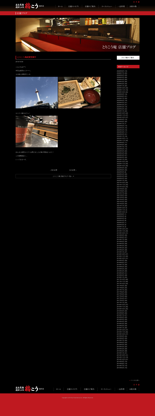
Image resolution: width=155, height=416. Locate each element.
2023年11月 (121, 140)
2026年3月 (120, 81)
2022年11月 (121, 163)
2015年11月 (121, 332)
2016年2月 (120, 325)
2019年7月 (120, 239)
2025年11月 (121, 90)
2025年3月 (120, 107)
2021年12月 (121, 182)
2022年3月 (120, 176)
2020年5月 (120, 218)
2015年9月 (120, 336)
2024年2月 (120, 134)
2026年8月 (120, 71)
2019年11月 (121, 231)
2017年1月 (120, 302)
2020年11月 (121, 210)
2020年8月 (120, 214)
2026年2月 (120, 83)
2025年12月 (121, 88)
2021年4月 (120, 199)
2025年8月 (120, 96)
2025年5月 (120, 102)
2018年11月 (121, 256)
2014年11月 (121, 357)
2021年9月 (120, 189)
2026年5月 (120, 77)
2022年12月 (121, 161)
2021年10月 (121, 187)
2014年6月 (120, 368)
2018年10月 (121, 258)
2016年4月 (120, 321)
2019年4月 (120, 246)
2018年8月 (120, 262)
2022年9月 (120, 168)
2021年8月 (120, 191)
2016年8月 (120, 313)
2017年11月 (121, 281)
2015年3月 (120, 349)
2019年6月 (120, 241)
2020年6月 (120, 216)
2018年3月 (120, 273)
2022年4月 (120, 174)
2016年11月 (121, 307)
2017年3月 (120, 298)
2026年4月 (120, 79)
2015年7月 (120, 340)
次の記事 (72, 170)
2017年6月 (120, 292)
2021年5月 (120, 197)
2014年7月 (120, 365)
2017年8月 (120, 288)
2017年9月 (120, 285)
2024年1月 (120, 136)
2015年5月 (120, 344)
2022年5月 (120, 172)
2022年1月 (120, 180)
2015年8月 (120, 338)
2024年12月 (121, 113)
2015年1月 (120, 353)
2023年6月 (120, 149)
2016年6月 (120, 317)
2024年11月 (121, 115)
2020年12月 (121, 208)
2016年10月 (121, 309)
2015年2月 (120, 351)
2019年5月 (120, 243)
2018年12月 (121, 254)
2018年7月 (120, 264)
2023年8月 (120, 145)
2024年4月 (120, 130)
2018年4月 (120, 271)
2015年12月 (121, 330)
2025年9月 (120, 94)
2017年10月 (121, 283)
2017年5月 (120, 294)
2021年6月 (120, 195)
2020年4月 (120, 220)
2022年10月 (121, 166)
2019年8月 (120, 237)
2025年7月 (120, 98)
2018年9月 (120, 260)
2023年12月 (121, 138)
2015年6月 (120, 342)
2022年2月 (120, 178)
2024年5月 (120, 128)
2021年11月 (121, 184)
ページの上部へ (135, 380)
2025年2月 (120, 109)
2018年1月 (120, 277)
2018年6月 (120, 267)
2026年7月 (120, 73)
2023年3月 (120, 155)
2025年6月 (120, 100)
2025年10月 (121, 92)
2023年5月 (120, 151)
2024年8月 (120, 121)
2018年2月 (120, 275)
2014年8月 (120, 363)
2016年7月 (120, 315)
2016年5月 (120, 319)
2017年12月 (121, 279)
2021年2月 (120, 203)
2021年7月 (120, 193)
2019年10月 (121, 233)
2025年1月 (120, 111)
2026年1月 (120, 86)
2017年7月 (120, 290)
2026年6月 (120, 75)
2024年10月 (121, 117)
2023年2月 (120, 157)
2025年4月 (120, 105)
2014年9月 (120, 361)
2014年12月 (121, 355)
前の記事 (54, 170)
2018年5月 (120, 269)
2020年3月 (120, 222)
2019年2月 (120, 250)
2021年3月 (120, 201)
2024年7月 (120, 123)
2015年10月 (121, 334)
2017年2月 (120, 300)
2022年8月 (120, 170)
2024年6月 (120, 126)
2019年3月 (120, 248)
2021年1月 (120, 206)
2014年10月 (121, 359)
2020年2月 (120, 224)
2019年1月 (120, 252)
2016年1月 (120, 328)
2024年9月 (120, 119)
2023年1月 (120, 159)
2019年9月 (120, 235)
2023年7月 (120, 147)
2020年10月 (121, 212)
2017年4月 (120, 296)
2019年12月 (121, 229)
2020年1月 (120, 227)
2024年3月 (120, 132)
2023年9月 (120, 142)
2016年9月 (120, 311)
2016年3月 (120, 323)
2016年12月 (121, 304)
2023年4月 (120, 153)
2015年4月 (120, 347)
